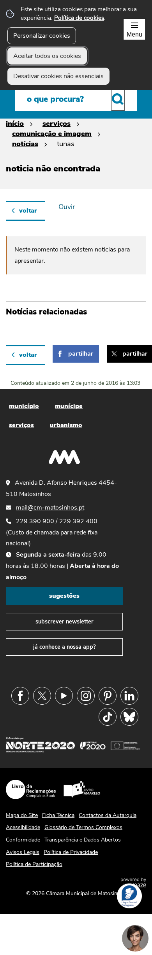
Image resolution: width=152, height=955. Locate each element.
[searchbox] (76, 99)
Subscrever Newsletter (64, 621)
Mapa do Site (22, 815)
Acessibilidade (23, 827)
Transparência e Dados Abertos (82, 839)
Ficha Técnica (58, 815)
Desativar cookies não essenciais (58, 76)
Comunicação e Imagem (52, 133)
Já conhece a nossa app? (64, 647)
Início (15, 123)
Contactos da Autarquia (107, 815)
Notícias (25, 143)
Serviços (56, 123)
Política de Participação (34, 864)
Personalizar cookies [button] (41, 35)
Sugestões (64, 596)
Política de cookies (79, 18)
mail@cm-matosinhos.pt (50, 507)
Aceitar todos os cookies (47, 56)
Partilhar (80, 353)
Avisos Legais (22, 852)
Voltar (28, 210)
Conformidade (23, 839)
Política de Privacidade (71, 852)
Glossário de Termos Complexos (83, 827)
